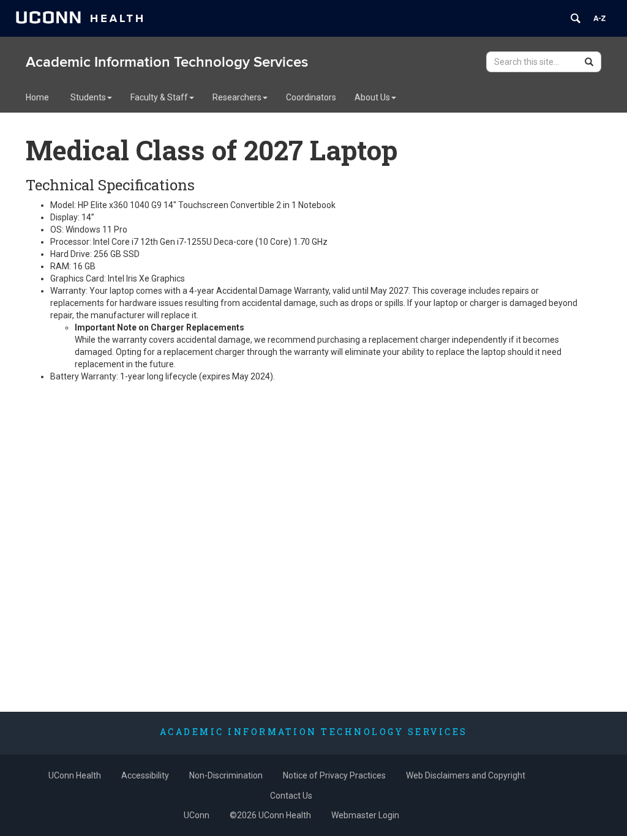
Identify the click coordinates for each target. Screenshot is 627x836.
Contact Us (291, 796)
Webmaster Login (365, 815)
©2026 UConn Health (270, 815)
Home (37, 97)
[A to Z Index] (599, 18)
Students (88, 97)
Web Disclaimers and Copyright (465, 775)
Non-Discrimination (226, 775)
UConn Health (74, 775)
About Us (372, 97)
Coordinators (311, 97)
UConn (196, 815)
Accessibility (145, 775)
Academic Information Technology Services (167, 62)
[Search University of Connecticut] (575, 18)
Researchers (236, 97)
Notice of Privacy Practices (334, 775)
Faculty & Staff (159, 97)
